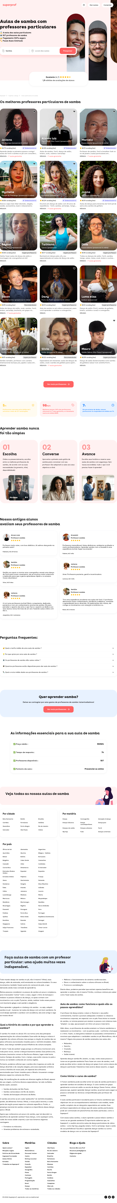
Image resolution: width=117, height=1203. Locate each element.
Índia (4, 887)
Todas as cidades (53, 1189)
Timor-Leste (42, 927)
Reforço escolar (31, 1159)
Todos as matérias (32, 1189)
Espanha (41, 871)
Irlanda (23, 887)
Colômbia (41, 864)
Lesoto (40, 891)
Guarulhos (6, 826)
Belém (23, 819)
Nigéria (23, 906)
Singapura (6, 924)
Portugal (41, 913)
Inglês (27, 1148)
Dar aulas (94, 5)
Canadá (6, 864)
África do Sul (7, 849)
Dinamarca (24, 867)
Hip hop (65, 831)
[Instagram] (113, 1197)
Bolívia (23, 856)
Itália (5, 891)
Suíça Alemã (42, 924)
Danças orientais (104, 831)
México (23, 898)
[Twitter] (109, 1197)
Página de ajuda (75, 1153)
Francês (28, 1164)
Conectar (108, 5)
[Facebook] (105, 1197)
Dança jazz (102, 822)
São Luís (50, 1186)
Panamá (6, 909)
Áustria (23, 853)
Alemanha (24, 849)
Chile (22, 864)
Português (28, 1178)
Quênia (5, 916)
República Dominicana (46, 916)
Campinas (51, 1183)
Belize (5, 856)
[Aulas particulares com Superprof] (9, 5)
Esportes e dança (13, 95)
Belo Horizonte (8, 819)
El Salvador (42, 867)
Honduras (6, 884)
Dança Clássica (68, 822)
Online (40, 830)
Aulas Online (7, 1159)
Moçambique (42, 898)
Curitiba (6, 822)
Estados (6, 1161)
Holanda (41, 880)
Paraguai (24, 909)
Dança (65, 819)
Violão (27, 1161)
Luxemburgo (7, 895)
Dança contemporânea (86, 823)
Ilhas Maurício (43, 884)
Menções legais (8, 1150)
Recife (49, 1170)
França (40, 876)
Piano (27, 1172)
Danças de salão (69, 828)
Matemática (29, 1150)
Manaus (50, 1164)
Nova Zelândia (43, 906)
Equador (24, 871)
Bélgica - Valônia (44, 853)
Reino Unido (25, 916)
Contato (73, 1156)
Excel (27, 1183)
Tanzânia (24, 927)
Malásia (23, 895)
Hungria (23, 884)
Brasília (41, 819)
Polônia (5, 913)
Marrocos (6, 898)
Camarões (42, 860)
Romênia (6, 920)
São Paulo (24, 830)
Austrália (6, 853)
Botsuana (41, 856)
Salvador (6, 830)
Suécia (23, 924)
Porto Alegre (25, 826)
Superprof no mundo (10, 1156)
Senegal (41, 920)
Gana (5, 880)
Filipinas (23, 876)
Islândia (41, 887)
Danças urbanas (86, 828)
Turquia (5, 931)
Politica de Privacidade (11, 1153)
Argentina (41, 849)
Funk (82, 831)
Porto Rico (24, 913)
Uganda (23, 931)
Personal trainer (31, 1153)
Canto (27, 1156)
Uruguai (41, 931)
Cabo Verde (25, 860)
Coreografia (84, 819)
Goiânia (41, 822)
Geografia (28, 1170)
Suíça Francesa (8, 927)
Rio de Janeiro (43, 826)
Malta (40, 895)
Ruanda (23, 920)
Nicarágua (6, 906)
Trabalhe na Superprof (11, 1164)
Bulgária (6, 860)
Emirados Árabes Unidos (9, 872)
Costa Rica (7, 867)
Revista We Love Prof (77, 1148)
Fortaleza (24, 822)
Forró (100, 828)
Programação (30, 1180)
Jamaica (24, 891)
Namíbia (41, 902)
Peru (39, 909)
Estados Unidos (8, 876)
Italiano (28, 1175)
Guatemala (25, 880)
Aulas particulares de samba (29, 95)
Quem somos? (7, 1148)
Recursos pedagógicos (78, 1150)
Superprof (2, 95)
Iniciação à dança (104, 819)
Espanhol (28, 1167)
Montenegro (25, 902)
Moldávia (6, 902)
